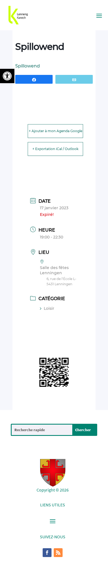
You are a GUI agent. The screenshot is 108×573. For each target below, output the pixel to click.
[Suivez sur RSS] (58, 552)
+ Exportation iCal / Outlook (55, 149)
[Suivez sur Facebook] (47, 552)
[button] (7, 76)
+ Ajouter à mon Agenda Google (55, 131)
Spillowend (27, 66)
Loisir (49, 308)
